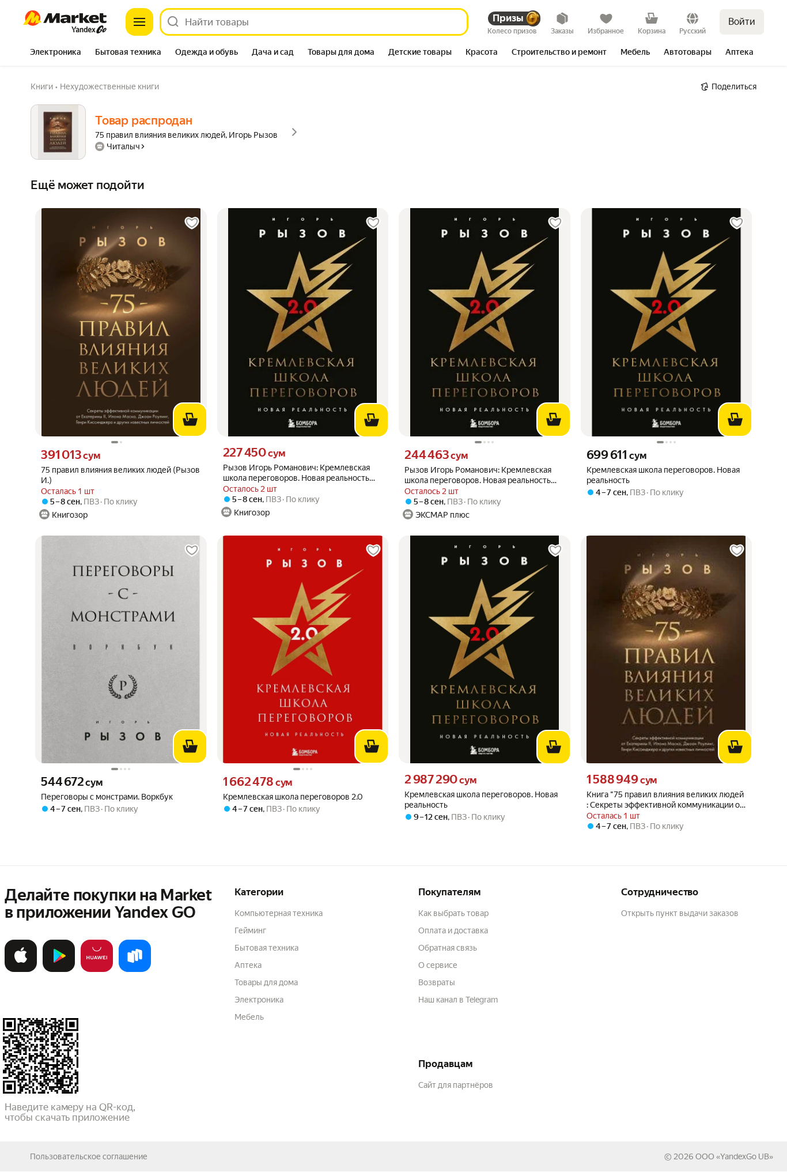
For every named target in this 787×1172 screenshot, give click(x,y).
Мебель (249, 1017)
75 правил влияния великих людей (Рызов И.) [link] (120, 475)
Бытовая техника (266, 947)
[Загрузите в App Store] (21, 970)
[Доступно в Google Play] (59, 970)
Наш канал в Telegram (458, 999)
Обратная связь (447, 947)
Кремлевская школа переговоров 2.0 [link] (293, 796)
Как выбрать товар (453, 913)
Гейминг (250, 930)
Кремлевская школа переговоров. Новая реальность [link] (663, 475)
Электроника (258, 999)
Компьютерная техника (278, 913)
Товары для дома (266, 982)
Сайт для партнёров (455, 1085)
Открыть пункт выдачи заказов (680, 913)
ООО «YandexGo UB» (734, 1156)
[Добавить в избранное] (192, 223)
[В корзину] (190, 419)
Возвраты (436, 982)
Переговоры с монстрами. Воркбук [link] (107, 796)
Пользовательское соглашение (88, 1156)
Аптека (248, 965)
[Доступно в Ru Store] (135, 970)
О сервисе (437, 965)
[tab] (55, 53)
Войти (741, 21)
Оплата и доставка (453, 930)
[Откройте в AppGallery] (97, 970)
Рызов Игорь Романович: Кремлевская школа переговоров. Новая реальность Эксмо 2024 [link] (296, 473)
